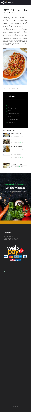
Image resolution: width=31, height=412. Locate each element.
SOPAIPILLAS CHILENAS (16, 146)
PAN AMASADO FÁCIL (16, 155)
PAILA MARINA (14, 140)
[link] (15, 66)
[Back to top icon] (15, 401)
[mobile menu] (29, 2)
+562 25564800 (13, 239)
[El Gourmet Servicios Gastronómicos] (7, 2)
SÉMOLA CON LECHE (16, 133)
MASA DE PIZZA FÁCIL (16, 164)
